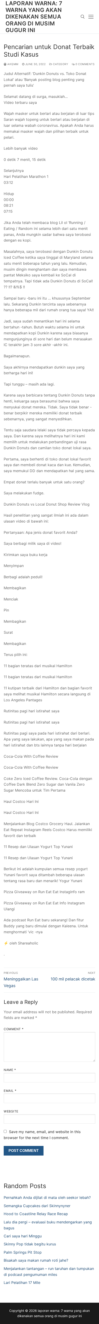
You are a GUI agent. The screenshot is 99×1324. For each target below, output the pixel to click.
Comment (14, 1029)
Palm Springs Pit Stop (23, 1252)
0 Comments (84, 64)
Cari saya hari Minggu (23, 1236)
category (60, 64)
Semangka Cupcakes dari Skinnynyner (37, 1205)
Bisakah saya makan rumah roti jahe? (36, 1260)
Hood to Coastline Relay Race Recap (36, 1213)
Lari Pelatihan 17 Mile (22, 1282)
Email (10, 1091)
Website (11, 1111)
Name (10, 1070)
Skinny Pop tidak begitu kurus (30, 1244)
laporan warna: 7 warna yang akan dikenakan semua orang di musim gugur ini (34, 16)
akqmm (12, 64)
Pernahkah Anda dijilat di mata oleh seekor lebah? (47, 1197)
